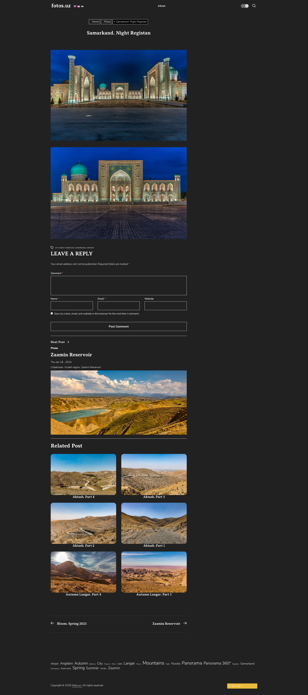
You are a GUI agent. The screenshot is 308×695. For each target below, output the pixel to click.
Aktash (55, 663)
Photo (54, 348)
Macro (138, 664)
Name (55, 298)
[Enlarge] (182, 54)
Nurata (175, 663)
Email (102, 298)
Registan (70, 248)
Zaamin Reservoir (71, 354)
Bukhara (92, 664)
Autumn (81, 663)
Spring (79, 668)
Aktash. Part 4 (83, 497)
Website (149, 298)
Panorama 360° (217, 663)
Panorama (192, 663)
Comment (57, 273)
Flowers (107, 664)
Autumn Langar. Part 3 (154, 594)
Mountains (153, 663)
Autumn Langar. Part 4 (83, 594)
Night (62, 248)
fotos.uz (61, 6)
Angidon (66, 663)
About (161, 5)
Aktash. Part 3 (154, 497)
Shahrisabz (66, 668)
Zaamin (114, 668)
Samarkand (80, 248)
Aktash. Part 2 (83, 545)
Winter (90, 248)
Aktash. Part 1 (154, 545)
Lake (119, 663)
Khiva (114, 664)
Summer (92, 668)
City (57, 248)
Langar (129, 663)
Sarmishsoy (55, 668)
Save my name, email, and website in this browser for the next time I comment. (96, 313)
